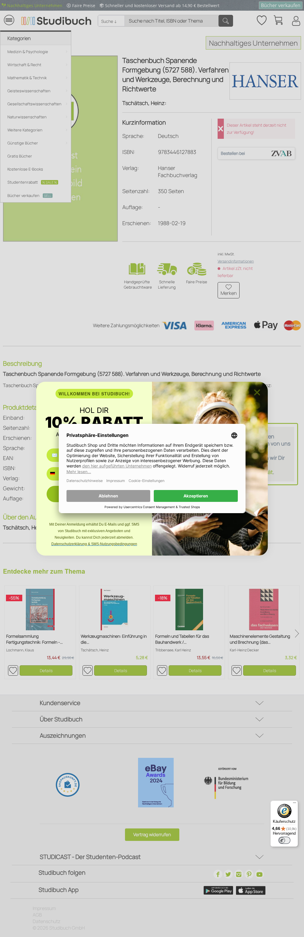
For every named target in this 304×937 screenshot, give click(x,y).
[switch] (284, 840)
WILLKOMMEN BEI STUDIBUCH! (94, 394)
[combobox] (57, 473)
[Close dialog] (257, 392)
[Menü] (294, 804)
